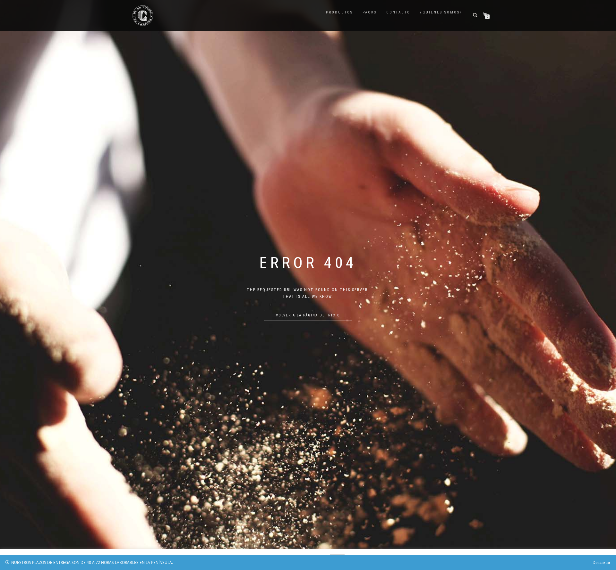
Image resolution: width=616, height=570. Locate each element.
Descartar (602, 562)
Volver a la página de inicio (308, 315)
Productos (339, 12)
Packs (370, 12)
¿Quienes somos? (441, 12)
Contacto (398, 12)
